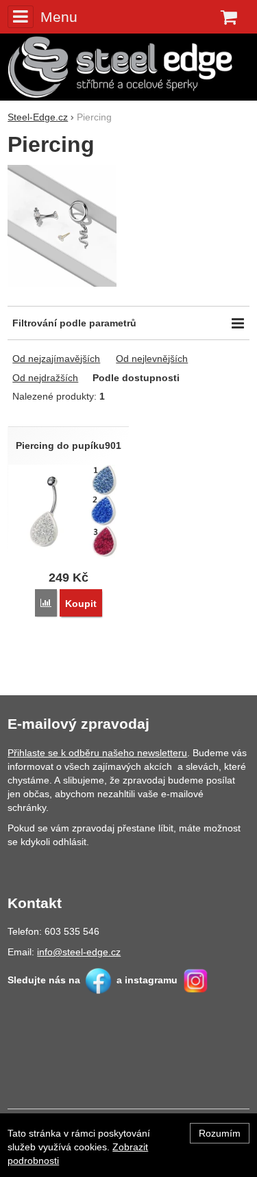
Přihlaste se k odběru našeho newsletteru (97, 752)
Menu (58, 17)
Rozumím (220, 1133)
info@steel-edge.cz (79, 951)
